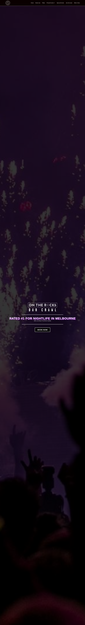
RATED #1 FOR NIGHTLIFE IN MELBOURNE (42, 318)
